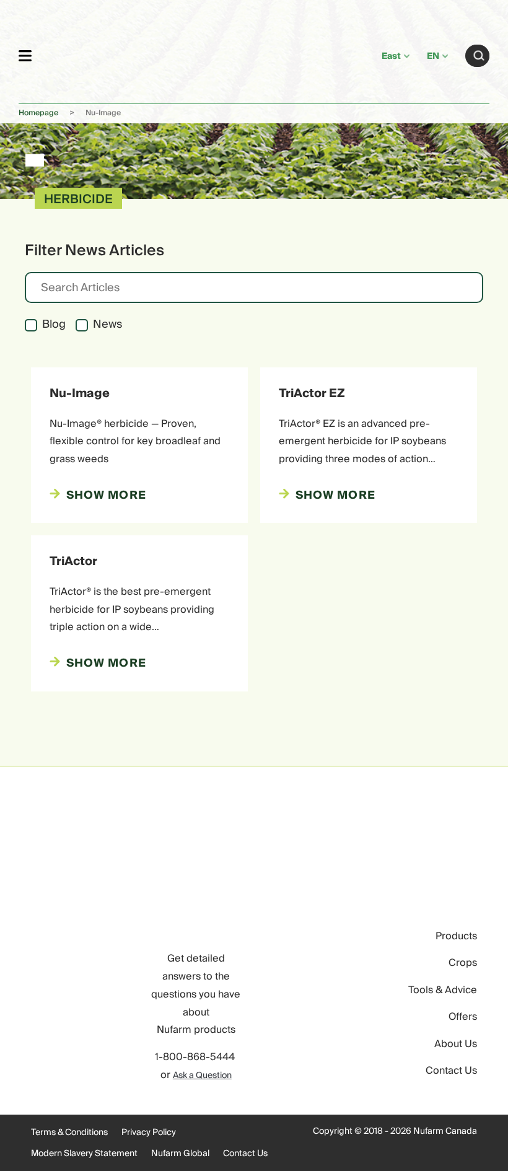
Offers (463, 1016)
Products (456, 936)
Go (478, 55)
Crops (463, 962)
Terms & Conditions (69, 1132)
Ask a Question (202, 1075)
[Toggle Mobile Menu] (25, 55)
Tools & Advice (442, 990)
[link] (206, 53)
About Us (455, 1044)
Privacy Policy (148, 1132)
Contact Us (451, 1070)
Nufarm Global (180, 1153)
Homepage (38, 113)
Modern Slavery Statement (84, 1153)
